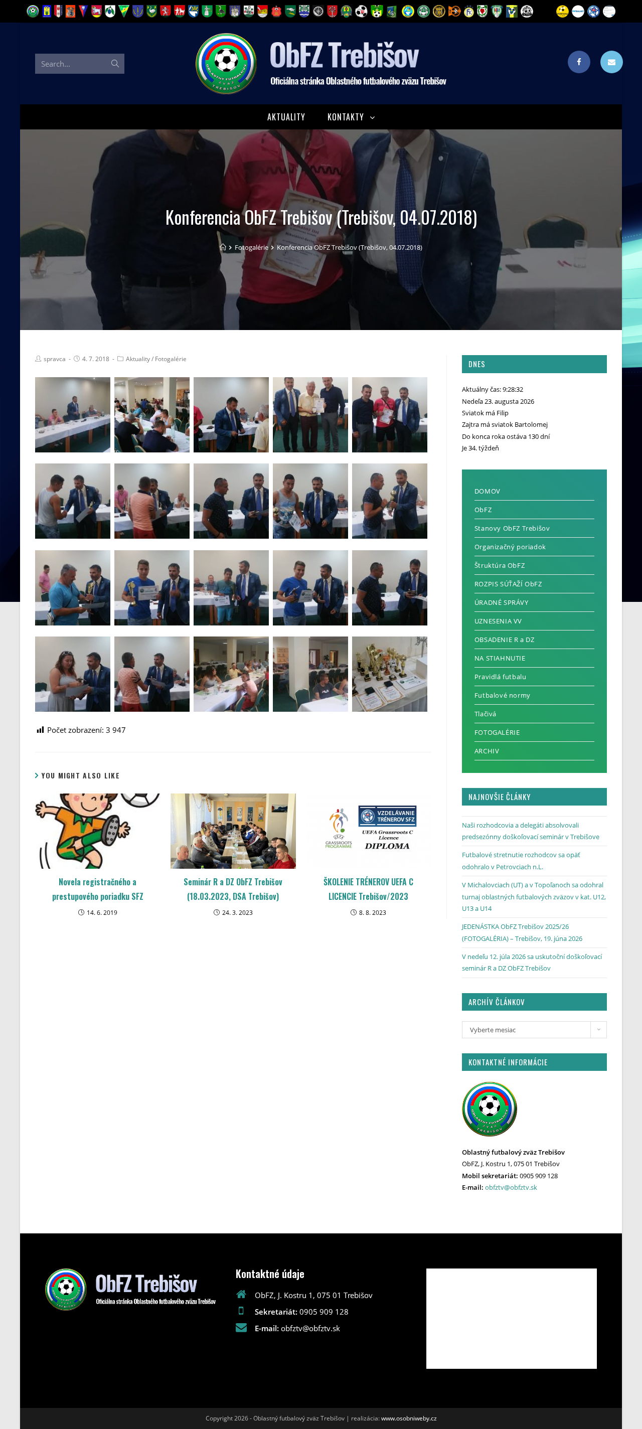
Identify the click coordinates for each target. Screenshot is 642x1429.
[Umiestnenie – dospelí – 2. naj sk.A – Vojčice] (389, 501)
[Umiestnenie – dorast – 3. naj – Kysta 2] (72, 587)
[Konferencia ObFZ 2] (72, 414)
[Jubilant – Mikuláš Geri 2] (389, 414)
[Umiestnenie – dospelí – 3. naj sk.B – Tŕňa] (310, 501)
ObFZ (483, 509)
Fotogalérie (171, 359)
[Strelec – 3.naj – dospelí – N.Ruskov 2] (72, 674)
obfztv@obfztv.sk (511, 1187)
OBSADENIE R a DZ (504, 639)
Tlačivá (485, 713)
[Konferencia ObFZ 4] (231, 674)
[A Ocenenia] (389, 674)
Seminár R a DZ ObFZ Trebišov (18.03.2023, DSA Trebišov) (233, 889)
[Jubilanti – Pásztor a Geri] (231, 414)
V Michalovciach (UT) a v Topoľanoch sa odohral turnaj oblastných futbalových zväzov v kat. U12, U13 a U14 (534, 896)
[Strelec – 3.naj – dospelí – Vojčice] (389, 587)
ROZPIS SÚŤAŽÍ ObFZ (508, 583)
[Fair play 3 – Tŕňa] (72, 501)
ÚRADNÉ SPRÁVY (501, 602)
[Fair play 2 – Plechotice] (152, 501)
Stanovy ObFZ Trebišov (512, 528)
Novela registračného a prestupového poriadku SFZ (97, 889)
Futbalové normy (502, 695)
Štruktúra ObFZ (499, 565)
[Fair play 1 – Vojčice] (231, 501)
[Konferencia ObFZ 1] (152, 414)
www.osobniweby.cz (409, 1418)
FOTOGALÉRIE (497, 732)
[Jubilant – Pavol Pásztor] (310, 414)
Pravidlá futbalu (500, 676)
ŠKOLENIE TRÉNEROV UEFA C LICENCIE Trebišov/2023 (368, 889)
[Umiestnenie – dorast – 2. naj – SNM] (152, 587)
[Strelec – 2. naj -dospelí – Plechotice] (152, 674)
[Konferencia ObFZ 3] (310, 674)
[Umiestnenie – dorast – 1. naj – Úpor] (231, 587)
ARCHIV (487, 750)
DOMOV (487, 491)
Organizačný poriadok (510, 546)
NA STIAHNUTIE (500, 658)
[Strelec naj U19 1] (310, 587)
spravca (55, 359)
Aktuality (138, 359)
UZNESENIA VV (498, 620)
